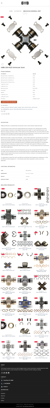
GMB (15, 109)
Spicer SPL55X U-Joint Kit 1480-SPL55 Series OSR (8, 315)
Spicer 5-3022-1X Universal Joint (8, 226)
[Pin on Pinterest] (6, 114)
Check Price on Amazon (9, 101)
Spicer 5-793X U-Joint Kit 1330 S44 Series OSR (41, 336)
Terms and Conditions (28, 404)
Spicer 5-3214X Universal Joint (41, 357)
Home (11, 11)
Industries (3, 393)
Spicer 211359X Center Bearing (25, 204)
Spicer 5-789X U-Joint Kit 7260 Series (8, 358)
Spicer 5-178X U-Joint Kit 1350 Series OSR (41, 205)
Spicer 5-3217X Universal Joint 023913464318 (25, 293)
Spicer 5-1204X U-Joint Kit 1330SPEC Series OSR (41, 271)
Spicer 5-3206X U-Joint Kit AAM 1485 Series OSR (8, 293)
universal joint (29, 109)
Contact (2, 398)
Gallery (2, 400)
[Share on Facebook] (2, 114)
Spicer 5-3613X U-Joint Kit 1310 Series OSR (25, 249)
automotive (11, 109)
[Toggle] (48, 393)
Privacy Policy (20, 404)
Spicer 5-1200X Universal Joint (8, 270)
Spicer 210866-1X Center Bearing (8, 336)
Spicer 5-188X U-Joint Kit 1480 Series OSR (41, 227)
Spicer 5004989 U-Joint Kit (41, 292)
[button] (1, 3)
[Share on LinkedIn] (9, 114)
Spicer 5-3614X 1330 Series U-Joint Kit (25, 227)
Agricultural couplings (13, 107)
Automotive (17, 11)
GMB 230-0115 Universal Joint (21, 109)
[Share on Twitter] (4, 114)
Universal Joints (34, 107)
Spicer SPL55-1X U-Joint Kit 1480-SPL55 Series (8, 249)
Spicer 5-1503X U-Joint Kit (25, 270)
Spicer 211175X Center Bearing (8, 204)
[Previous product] (26, 13)
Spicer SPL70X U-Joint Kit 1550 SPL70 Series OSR (41, 315)
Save (3, 188)
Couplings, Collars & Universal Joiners (24, 107)
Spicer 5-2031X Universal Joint (25, 336)
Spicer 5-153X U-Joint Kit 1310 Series (25, 315)
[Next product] (24, 13)
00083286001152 (6, 109)
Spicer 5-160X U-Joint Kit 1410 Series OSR (25, 358)
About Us (3, 395)
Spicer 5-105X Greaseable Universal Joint (41, 249)
